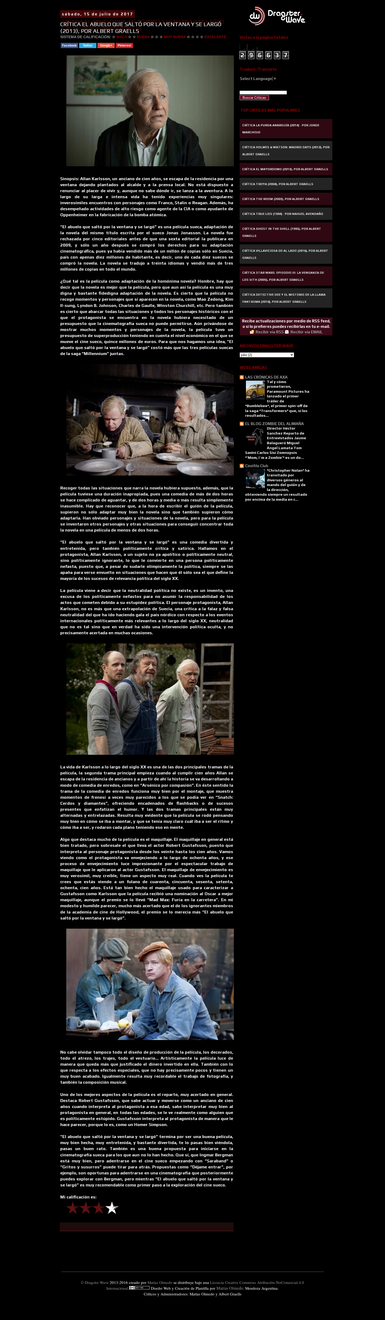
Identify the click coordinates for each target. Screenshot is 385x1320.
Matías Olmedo (159, 1282)
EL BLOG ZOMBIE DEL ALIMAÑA (274, 423)
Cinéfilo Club (256, 466)
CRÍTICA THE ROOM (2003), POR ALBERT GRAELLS (280, 199)
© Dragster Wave (95, 1282)
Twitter (88, 45)
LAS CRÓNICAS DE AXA (266, 377)
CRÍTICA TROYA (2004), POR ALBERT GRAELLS (277, 184)
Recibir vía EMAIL (306, 332)
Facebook (69, 45)
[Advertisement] (266, 538)
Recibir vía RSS (270, 332)
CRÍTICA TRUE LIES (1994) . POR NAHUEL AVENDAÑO (282, 214)
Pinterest (124, 45)
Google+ (106, 45)
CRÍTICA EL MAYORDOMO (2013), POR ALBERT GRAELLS (285, 169)
